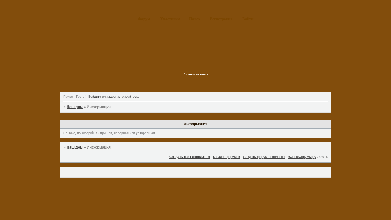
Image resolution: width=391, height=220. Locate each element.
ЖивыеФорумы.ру (302, 157)
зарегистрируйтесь (123, 96)
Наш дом (75, 107)
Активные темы (195, 74)
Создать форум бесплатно (264, 157)
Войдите (94, 96)
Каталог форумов (226, 157)
